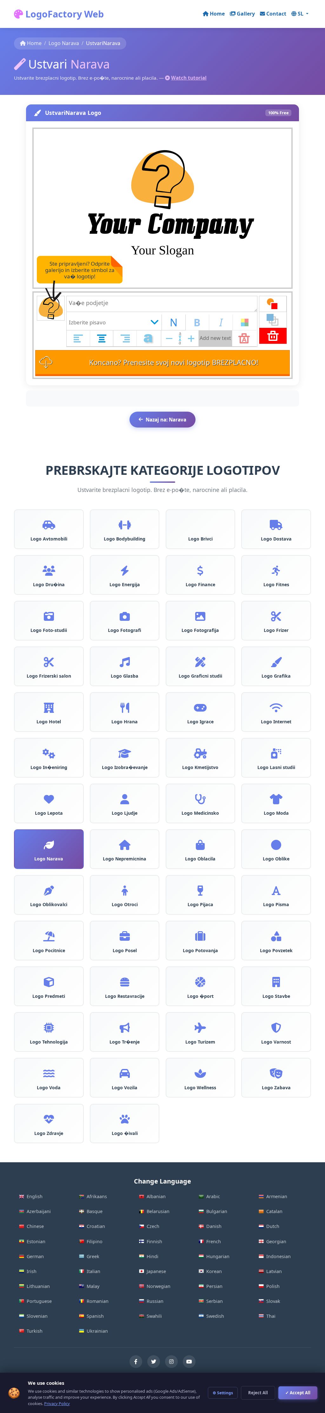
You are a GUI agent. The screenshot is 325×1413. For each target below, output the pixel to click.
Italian (93, 1271)
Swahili (154, 1316)
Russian (155, 1301)
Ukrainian (97, 1331)
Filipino (95, 1241)
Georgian (276, 1241)
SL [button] (301, 13)
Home (217, 13)
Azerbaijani (39, 1211)
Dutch (272, 1226)
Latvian (274, 1271)
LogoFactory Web (63, 14)
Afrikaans (97, 1196)
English (35, 1196)
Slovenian (37, 1316)
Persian (214, 1286)
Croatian (96, 1226)
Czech (153, 1226)
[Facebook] (135, 1361)
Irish (31, 1271)
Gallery (246, 13)
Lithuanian (38, 1286)
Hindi (152, 1256)
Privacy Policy (57, 1403)
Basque (95, 1211)
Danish (214, 1226)
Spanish (95, 1316)
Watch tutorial (189, 78)
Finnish (154, 1241)
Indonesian (278, 1256)
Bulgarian (216, 1211)
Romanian (98, 1301)
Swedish (215, 1316)
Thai (270, 1316)
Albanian (156, 1196)
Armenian (276, 1196)
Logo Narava (64, 43)
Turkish (35, 1331)
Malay (93, 1286)
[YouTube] (189, 1361)
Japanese (156, 1271)
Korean (214, 1271)
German (35, 1256)
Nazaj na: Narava (166, 419)
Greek (93, 1256)
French (213, 1241)
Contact (276, 13)
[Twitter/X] (153, 1361)
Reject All (258, 1393)
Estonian (36, 1241)
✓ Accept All (297, 1393)
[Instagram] (171, 1361)
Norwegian (158, 1286)
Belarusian (158, 1211)
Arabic (213, 1196)
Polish (273, 1286)
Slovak (273, 1301)
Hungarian (217, 1256)
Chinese (35, 1226)
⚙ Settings (223, 1393)
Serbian (214, 1301)
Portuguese (39, 1301)
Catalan (274, 1211)
